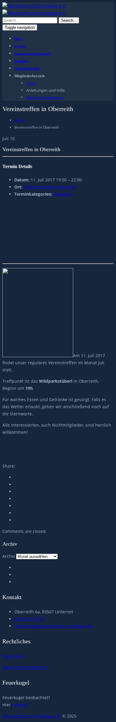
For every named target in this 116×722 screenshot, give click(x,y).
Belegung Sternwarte (44, 97)
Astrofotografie (27, 68)
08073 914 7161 (29, 619)
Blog (18, 39)
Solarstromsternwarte (32, 53)
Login (31, 83)
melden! (20, 704)
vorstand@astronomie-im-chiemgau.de (53, 626)
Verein (19, 46)
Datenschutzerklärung (24, 667)
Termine (21, 61)
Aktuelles (63, 194)
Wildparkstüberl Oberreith (49, 187)
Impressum (13, 656)
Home (19, 120)
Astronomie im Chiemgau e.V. (31, 716)
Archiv (8, 556)
